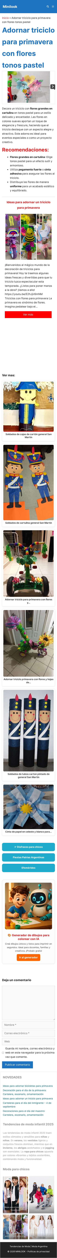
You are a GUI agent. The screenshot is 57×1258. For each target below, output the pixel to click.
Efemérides (28, 867)
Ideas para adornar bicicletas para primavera (28, 1086)
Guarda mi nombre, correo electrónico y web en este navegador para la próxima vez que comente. (30, 1052)
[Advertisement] (28, 348)
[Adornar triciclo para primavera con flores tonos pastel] (28, 102)
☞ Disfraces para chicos (28, 846)
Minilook (10, 7)
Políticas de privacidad (39, 1251)
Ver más (28, 314)
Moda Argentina (39, 1246)
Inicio (5, 18)
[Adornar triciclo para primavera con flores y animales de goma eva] (52, 89)
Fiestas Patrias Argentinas (28, 857)
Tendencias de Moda (20, 1246)
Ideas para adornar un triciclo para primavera (28, 1098)
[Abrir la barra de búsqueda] (47, 6)
